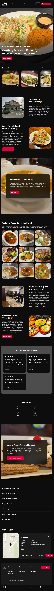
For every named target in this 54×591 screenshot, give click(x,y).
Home (9, 567)
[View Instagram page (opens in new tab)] (5, 587)
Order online (49, 555)
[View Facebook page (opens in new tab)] (3, 587)
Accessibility (21, 580)
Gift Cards (22, 571)
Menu (13, 4)
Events (32, 569)
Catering (20, 4)
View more (7, 366)
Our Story (21, 569)
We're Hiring (11, 571)
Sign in (38, 4)
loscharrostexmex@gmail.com (38, 544)
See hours (40, 555)
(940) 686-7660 (34, 542)
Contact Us (33, 571)
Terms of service (12, 580)
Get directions (49, 537)
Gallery (26, 4)
